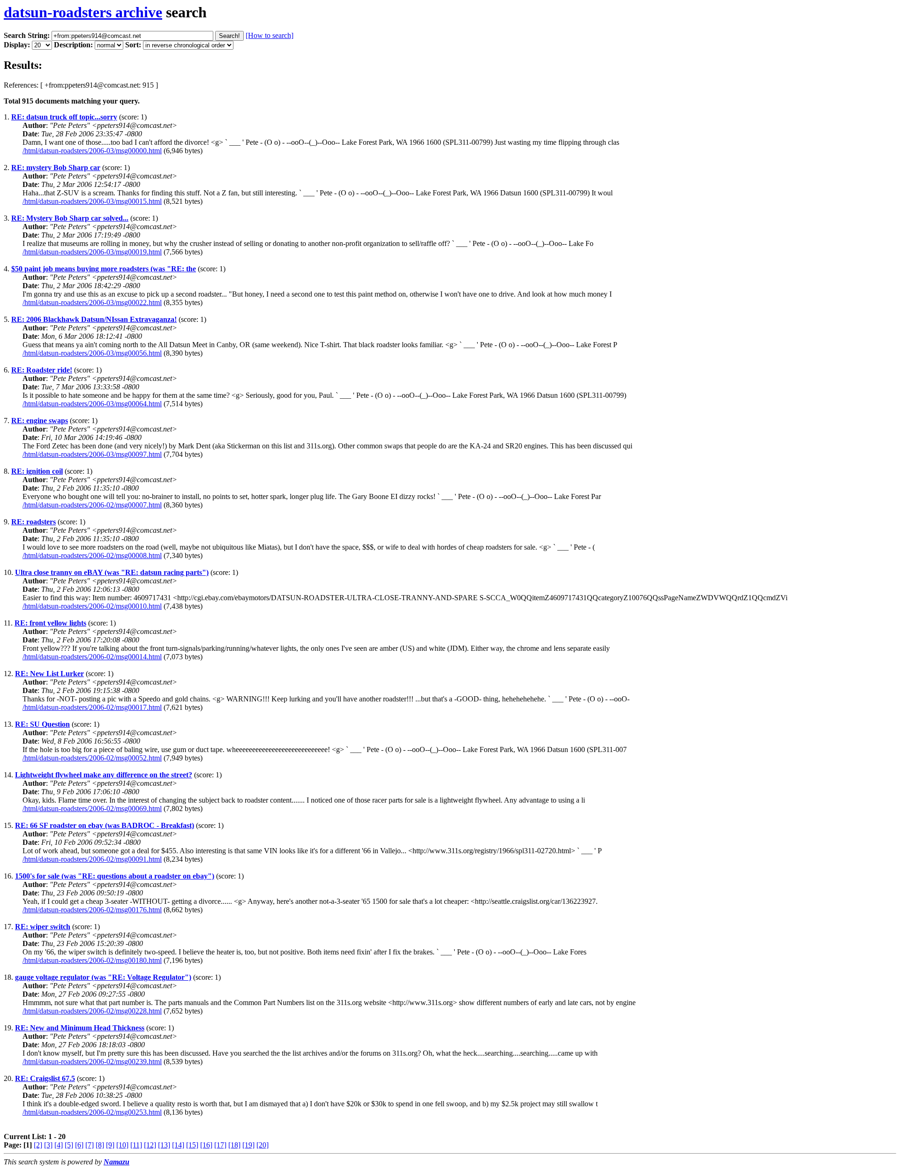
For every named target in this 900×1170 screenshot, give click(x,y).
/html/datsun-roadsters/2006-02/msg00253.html (92, 1112)
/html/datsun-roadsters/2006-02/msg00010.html (92, 606)
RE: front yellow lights (50, 623)
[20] (262, 1145)
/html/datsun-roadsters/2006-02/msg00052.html (92, 758)
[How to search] (269, 35)
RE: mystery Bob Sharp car (55, 167)
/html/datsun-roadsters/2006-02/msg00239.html (92, 1062)
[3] (48, 1145)
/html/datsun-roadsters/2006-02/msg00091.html (92, 859)
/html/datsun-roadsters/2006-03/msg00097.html (92, 454)
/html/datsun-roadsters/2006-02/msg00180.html (92, 960)
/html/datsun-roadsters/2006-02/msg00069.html (92, 808)
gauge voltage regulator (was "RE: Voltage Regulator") (103, 977)
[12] (150, 1145)
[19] (248, 1145)
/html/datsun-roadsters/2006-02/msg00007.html (92, 505)
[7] (89, 1145)
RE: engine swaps (39, 421)
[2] (38, 1145)
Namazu (116, 1162)
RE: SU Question (42, 724)
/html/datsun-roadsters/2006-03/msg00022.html (92, 302)
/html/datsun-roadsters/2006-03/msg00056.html (92, 353)
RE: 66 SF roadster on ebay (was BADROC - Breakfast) (104, 825)
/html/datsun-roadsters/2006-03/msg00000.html (92, 151)
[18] (234, 1145)
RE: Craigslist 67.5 (45, 1078)
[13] (164, 1145)
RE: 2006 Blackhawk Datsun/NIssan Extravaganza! (94, 319)
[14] (178, 1145)
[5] (69, 1145)
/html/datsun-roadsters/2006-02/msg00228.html (92, 1011)
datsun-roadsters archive (83, 12)
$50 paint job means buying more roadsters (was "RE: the (103, 269)
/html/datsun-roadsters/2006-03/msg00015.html (92, 201)
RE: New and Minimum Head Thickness (79, 1028)
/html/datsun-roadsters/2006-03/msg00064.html (92, 404)
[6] (79, 1145)
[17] (220, 1145)
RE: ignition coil (37, 471)
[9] (110, 1145)
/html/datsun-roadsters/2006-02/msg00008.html (92, 555)
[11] (136, 1145)
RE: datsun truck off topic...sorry (64, 117)
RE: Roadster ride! (41, 370)
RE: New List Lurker (49, 674)
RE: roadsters (33, 522)
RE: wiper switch (42, 927)
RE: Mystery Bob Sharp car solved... (69, 218)
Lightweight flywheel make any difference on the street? (103, 775)
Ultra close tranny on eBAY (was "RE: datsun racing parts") (112, 572)
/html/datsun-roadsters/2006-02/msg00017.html (92, 707)
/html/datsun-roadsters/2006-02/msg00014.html (92, 657)
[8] (100, 1145)
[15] (192, 1145)
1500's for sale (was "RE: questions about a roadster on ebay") (114, 876)
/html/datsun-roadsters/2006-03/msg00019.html (92, 252)
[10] (122, 1145)
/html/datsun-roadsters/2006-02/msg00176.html (92, 910)
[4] (58, 1145)
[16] (206, 1145)
